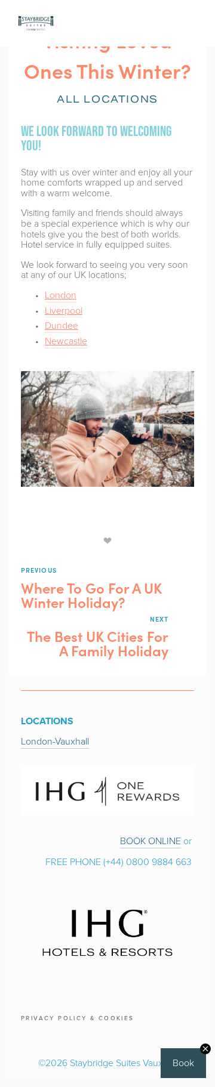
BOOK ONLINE (150, 840)
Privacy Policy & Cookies (77, 1018)
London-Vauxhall (55, 741)
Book (183, 1062)
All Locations (107, 99)
